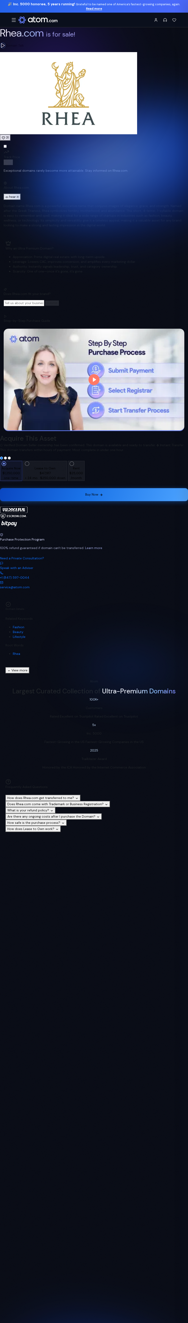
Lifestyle (19, 637)
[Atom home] (38, 20)
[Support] (165, 20)
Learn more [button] (93, 548)
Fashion (18, 627)
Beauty (18, 632)
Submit (52, 303)
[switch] (8, 162)
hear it (14, 197)
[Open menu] (14, 20)
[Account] (156, 20)
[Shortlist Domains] (174, 20)
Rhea (16, 654)
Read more (94, 9)
